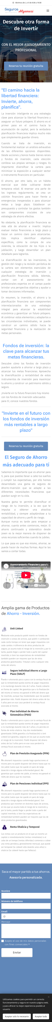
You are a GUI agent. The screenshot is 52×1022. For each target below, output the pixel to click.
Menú (48, 10)
